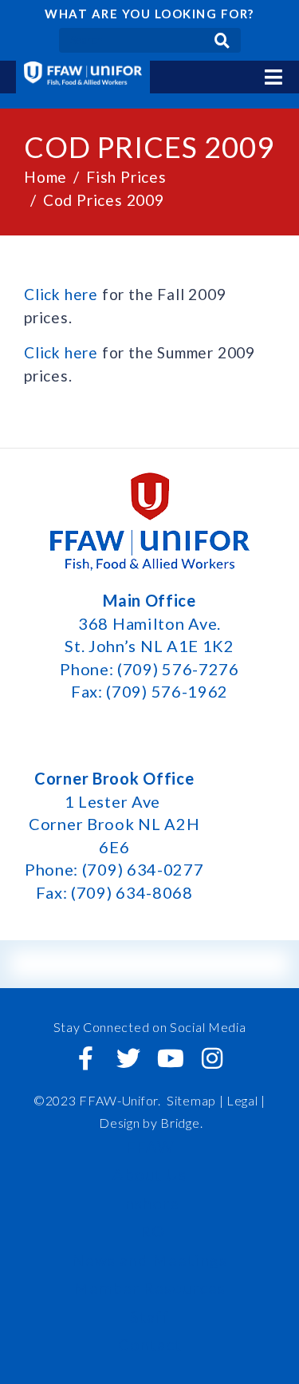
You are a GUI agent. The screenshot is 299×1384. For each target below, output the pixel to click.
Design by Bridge (149, 1122)
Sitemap (191, 1100)
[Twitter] (128, 1058)
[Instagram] (213, 1058)
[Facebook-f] (86, 1058)
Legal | (246, 1100)
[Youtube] (171, 1058)
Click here (61, 294)
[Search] (222, 40)
